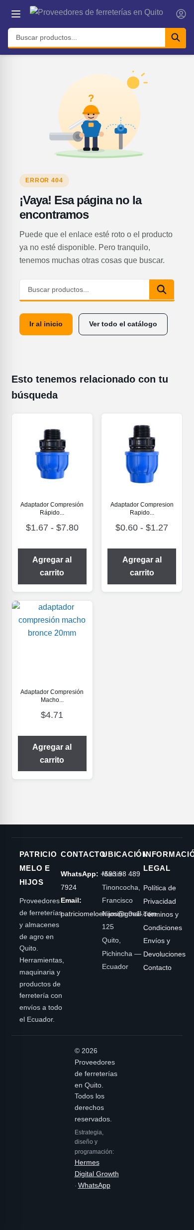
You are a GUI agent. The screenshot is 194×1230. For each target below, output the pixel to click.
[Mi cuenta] (181, 14)
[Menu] (16, 14)
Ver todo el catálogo (123, 324)
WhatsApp (94, 1185)
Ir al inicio (46, 324)
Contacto (157, 967)
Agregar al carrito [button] (52, 753)
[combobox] (86, 37)
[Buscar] (175, 37)
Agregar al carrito (52, 566)
